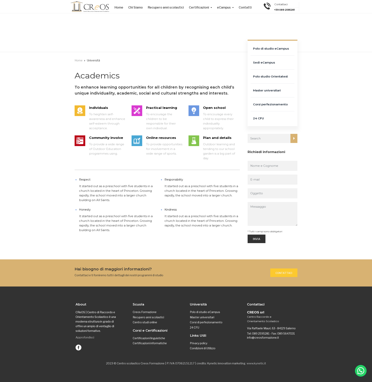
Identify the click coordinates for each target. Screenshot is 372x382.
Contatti (245, 7)
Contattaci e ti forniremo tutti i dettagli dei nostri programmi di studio (119, 275)
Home (119, 7)
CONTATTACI (284, 272)
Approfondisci (85, 337)
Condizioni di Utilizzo (202, 348)
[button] (361, 371)
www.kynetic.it (256, 363)
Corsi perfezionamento (270, 104)
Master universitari (267, 90)
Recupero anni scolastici (166, 7)
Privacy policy (198, 343)
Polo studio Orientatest (270, 76)
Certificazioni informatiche (150, 343)
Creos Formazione (145, 312)
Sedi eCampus (264, 62)
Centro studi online (145, 322)
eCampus (224, 7)
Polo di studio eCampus (271, 48)
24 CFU (258, 118)
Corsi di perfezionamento (206, 322)
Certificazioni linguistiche (149, 338)
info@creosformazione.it (263, 337)
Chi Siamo (135, 7)
